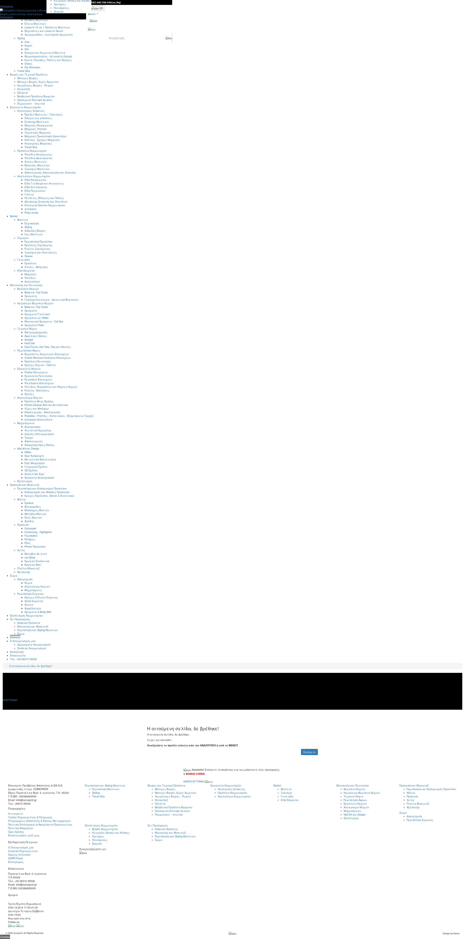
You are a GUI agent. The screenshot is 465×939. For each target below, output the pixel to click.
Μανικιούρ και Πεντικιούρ (26, 285)
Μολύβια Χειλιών (36, 554)
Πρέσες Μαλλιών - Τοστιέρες (44, 114)
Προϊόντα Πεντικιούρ (38, 361)
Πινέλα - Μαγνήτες (37, 390)
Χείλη (21, 550)
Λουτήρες (60, 4)
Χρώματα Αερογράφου (39, 477)
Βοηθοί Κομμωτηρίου (105, 829)
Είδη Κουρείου (26, 270)
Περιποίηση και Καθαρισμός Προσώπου (42, 488)
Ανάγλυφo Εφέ (34, 474)
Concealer (30, 528)
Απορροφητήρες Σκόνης (39, 445)
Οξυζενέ (22, 92)
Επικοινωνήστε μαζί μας (24, 835)
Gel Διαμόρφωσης (36, 332)
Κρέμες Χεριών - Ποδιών (40, 365)
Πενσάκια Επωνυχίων (38, 379)
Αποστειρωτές (34, 441)
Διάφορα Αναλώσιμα (38, 419)
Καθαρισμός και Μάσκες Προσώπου (47, 492)
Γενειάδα (23, 259)
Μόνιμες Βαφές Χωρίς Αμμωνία (37, 82)
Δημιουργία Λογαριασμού (34, 644)
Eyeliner (29, 503)
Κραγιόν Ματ (33, 564)
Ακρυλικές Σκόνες (36, 336)
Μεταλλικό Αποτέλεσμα (40, 459)
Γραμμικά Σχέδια (36, 466)
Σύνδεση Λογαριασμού (31, 648)
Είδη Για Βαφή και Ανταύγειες (44, 183)
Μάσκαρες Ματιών (37, 510)
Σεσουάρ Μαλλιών (37, 121)
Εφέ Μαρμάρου (35, 463)
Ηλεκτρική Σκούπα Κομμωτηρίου (45, 205)
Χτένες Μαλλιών (35, 161)
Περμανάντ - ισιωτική (31, 103)
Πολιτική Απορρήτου (20, 828)
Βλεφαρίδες (33, 506)
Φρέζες (29, 394)
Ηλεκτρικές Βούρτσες (38, 143)
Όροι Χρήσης (16, 832)
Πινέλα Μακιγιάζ (28, 568)
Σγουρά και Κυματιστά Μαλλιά (45, 52)
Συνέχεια (309, 752)
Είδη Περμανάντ (35, 190)
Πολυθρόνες (61, 8)
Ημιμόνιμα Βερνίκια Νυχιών (35, 303)
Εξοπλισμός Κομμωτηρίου (26, 615)
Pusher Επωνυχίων (36, 372)
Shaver (29, 256)
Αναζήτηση (17, 652)
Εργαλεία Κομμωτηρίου (25, 107)
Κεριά (28, 583)
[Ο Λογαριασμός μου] (93, 13)
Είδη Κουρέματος (35, 180)
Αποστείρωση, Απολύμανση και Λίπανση (50, 172)
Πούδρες (30, 539)
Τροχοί (29, 437)
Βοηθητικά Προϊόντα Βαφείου (36, 96)
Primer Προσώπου (35, 546)
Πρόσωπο (23, 525)
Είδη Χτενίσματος (36, 187)
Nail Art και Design (28, 448)
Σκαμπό (58, 11)
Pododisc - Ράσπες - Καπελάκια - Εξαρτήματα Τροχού (59, 416)
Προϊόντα (30, 263)
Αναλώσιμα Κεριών (37, 586)
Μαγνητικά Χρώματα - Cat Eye (44, 321)
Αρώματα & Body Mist (38, 612)
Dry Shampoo (32, 67)
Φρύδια (29, 521)
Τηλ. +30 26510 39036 (23, 659)
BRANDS (15, 637)
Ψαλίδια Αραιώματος (38, 158)
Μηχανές (30, 274)
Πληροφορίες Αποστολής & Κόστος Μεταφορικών (39, 821)
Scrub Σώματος (34, 601)
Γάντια (29, 194)
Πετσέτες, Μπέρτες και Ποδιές (44, 198)
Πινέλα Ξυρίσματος (37, 249)
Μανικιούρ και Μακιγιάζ (32, 626)
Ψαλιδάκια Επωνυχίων (39, 383)
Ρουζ (27, 543)
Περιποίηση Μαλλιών (105, 789)
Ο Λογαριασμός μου (23, 641)
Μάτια (21, 499)
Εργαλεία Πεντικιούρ (38, 376)
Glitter (28, 452)
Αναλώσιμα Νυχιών (30, 397)
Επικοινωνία (18, 655)
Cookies (5, 937)
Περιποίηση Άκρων (28, 350)
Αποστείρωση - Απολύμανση (42, 412)
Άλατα (29, 604)
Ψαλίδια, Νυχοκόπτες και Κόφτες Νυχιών (51, 387)
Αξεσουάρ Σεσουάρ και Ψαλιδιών (46, 201)
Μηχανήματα (26, 423)
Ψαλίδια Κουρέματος (38, 154)
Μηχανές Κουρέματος (39, 125)
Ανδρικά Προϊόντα (28, 623)
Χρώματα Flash (34, 325)
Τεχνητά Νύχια (27, 328)
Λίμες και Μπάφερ (37, 408)
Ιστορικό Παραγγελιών (23, 851)
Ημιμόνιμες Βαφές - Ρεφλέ (35, 85)
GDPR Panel (15, 858)
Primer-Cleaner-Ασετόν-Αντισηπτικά (46, 405)
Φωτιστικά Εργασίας (38, 430)
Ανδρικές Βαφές (35, 230)
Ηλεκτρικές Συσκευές (31, 111)
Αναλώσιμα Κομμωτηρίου (33, 176)
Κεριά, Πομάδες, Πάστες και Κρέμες (48, 60)
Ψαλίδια (30, 278)
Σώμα (13, 575)
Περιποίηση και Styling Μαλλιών (37, 630)
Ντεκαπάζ (23, 89)
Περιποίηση (32, 223)
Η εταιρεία (15, 813)
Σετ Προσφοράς (20, 619)
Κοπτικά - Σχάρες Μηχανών (42, 140)
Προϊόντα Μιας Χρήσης (39, 401)
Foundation (31, 535)
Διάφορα (31, 209)
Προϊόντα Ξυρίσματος (38, 245)
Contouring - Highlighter (38, 532)
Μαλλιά (22, 219)
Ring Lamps (31, 212)
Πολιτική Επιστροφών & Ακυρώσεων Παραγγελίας (40, 824)
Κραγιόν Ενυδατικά (37, 561)
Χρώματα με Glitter (37, 318)
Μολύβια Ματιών (35, 514)
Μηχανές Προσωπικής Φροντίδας (45, 136)
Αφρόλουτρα (33, 608)
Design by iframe (451, 933)
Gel (27, 49)
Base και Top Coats (36, 292)
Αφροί (28, 45)
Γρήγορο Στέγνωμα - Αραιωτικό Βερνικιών (51, 299)
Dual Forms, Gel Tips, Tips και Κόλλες (48, 347)
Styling (28, 227)
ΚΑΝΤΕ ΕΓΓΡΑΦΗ (194, 781)
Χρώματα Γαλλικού (37, 314)
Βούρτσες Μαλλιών (37, 165)
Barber (14, 216)
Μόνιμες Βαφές (27, 78)
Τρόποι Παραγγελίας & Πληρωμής (30, 817)
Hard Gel (30, 343)
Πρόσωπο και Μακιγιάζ (24, 485)
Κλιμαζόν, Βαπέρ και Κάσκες (111, 832)
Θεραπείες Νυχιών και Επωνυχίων (47, 354)
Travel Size (23, 71)
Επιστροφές (16, 862)
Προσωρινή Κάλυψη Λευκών (34, 100)
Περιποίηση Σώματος (30, 593)
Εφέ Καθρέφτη (34, 456)
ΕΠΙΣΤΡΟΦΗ (10, 700)
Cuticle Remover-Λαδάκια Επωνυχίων (47, 357)
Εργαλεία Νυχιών (29, 368)
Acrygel (29, 339)
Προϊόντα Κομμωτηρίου (32, 151)
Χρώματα (31, 296)
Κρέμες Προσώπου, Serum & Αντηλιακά (49, 495)
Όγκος (28, 63)
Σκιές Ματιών (33, 517)
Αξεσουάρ (23, 572)
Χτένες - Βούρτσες (36, 267)
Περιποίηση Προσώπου (38, 241)
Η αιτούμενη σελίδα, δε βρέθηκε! (30, 666)
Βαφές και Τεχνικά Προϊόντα (29, 74)
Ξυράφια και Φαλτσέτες (41, 252)
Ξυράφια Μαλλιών (37, 169)
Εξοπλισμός (25, 481)
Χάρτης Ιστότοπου (19, 854)
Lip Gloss (30, 557)
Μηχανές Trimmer (36, 129)
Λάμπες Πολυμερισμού (39, 434)
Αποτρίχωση (25, 579)
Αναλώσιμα (32, 281)
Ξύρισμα (23, 238)
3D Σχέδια (31, 470)
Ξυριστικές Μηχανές (38, 132)
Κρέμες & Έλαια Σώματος (41, 597)
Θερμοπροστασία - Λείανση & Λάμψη (48, 56)
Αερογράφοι (33, 426)
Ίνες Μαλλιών (34, 234)
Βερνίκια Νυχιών (28, 288)
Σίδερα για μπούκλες (38, 118)
